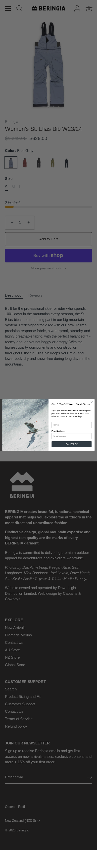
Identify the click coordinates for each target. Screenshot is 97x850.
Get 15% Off (71, 444)
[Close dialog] (92, 402)
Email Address (57, 431)
